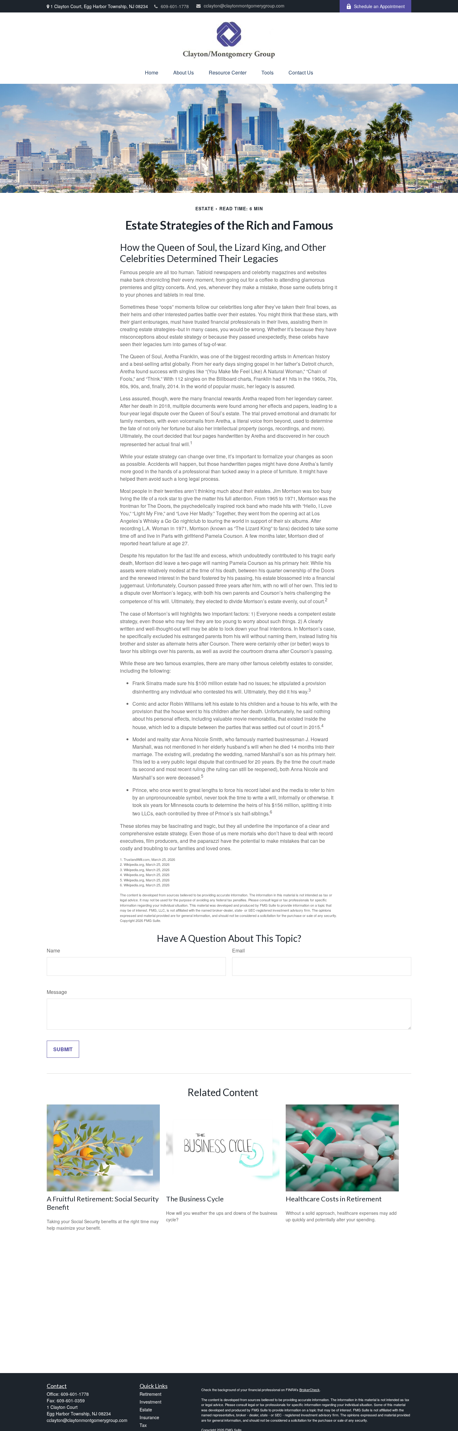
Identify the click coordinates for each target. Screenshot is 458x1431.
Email (238, 950)
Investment (150, 1402)
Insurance (149, 1417)
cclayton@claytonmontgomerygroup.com (244, 5)
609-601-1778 (175, 6)
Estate (146, 1409)
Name (53, 950)
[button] (151, 72)
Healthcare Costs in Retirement (334, 1199)
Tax (143, 1425)
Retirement (150, 1394)
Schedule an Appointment (379, 6)
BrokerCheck (309, 1389)
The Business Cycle (195, 1199)
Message (57, 991)
